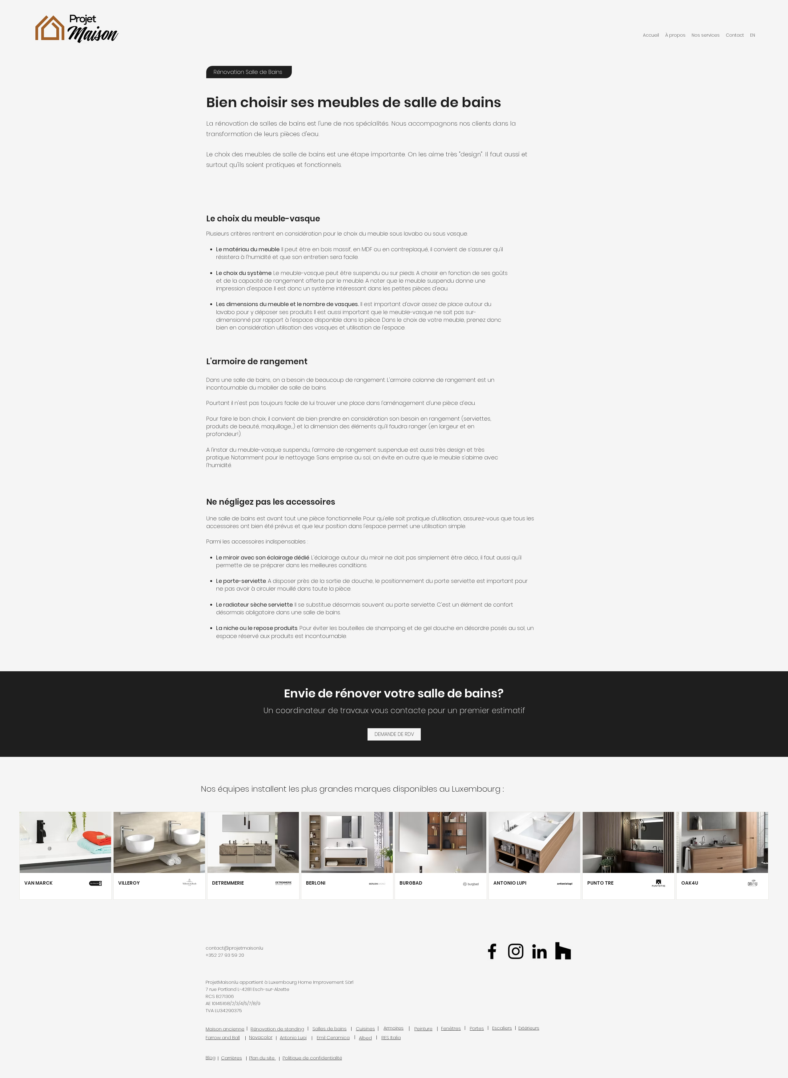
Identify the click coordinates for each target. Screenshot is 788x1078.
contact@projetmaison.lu (234, 948)
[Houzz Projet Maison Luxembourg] (563, 951)
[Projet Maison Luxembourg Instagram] (515, 951)
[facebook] (492, 951)
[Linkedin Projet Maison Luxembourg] (539, 951)
